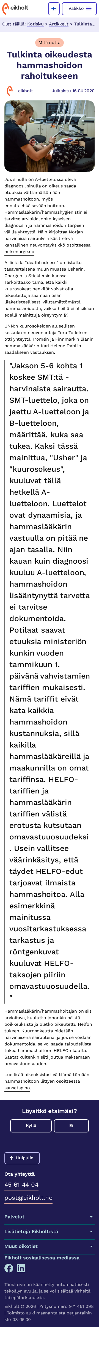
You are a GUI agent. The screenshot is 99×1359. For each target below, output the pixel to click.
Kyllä (31, 1125)
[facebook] (8, 1268)
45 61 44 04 (21, 1184)
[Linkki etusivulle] (15, 9)
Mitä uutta (49, 42)
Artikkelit (58, 24)
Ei (71, 1125)
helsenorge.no (19, 251)
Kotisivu (35, 24)
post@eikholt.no (28, 1197)
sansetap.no (17, 1087)
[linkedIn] (20, 1268)
